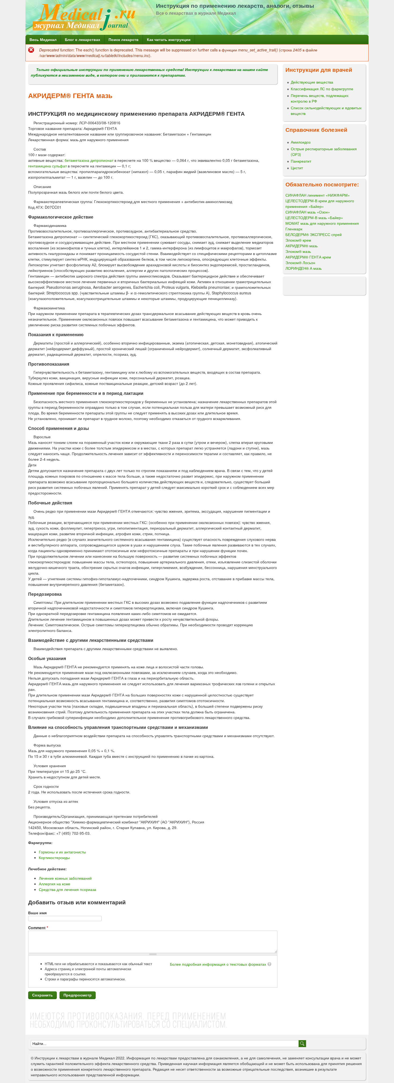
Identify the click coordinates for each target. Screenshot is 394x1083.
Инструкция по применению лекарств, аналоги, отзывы (235, 5)
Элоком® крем (298, 240)
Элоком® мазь (298, 251)
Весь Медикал (43, 39)
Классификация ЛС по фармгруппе (322, 88)
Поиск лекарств (124, 39)
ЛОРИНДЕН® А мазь (303, 268)
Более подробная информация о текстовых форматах (218, 964)
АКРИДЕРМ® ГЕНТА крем (308, 257)
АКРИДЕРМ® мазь (301, 245)
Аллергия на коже (54, 883)
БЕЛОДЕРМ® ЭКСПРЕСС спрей (313, 234)
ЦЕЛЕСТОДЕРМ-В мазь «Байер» (314, 217)
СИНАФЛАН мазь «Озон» (307, 212)
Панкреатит (301, 161)
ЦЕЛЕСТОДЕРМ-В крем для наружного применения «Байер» (319, 203)
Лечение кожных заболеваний (65, 878)
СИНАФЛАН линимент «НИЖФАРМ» (317, 195)
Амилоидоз (300, 142)
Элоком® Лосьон (300, 262)
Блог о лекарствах (82, 39)
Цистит (297, 167)
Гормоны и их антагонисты (62, 852)
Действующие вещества (312, 82)
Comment (38, 927)
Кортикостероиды (54, 857)
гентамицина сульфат (47, 165)
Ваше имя (37, 912)
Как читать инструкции (169, 39)
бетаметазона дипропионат (89, 160)
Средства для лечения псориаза (67, 889)
